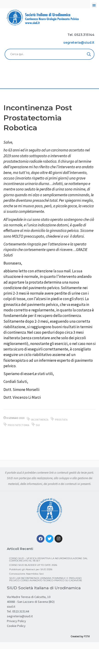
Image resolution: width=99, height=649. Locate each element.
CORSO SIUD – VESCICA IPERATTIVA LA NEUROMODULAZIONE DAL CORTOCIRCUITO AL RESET (48, 559)
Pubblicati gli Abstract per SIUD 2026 (30, 569)
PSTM (87, 636)
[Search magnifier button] (89, 54)
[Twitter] (49, 539)
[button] (94, 5)
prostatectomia (18, 425)
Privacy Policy (16, 621)
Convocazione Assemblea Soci (26, 573)
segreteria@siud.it (20, 616)
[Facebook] (40, 539)
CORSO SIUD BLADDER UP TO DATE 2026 (33, 565)
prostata (61, 419)
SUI (38, 425)
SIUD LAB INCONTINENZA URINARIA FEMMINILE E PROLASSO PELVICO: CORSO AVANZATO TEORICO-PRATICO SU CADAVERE (45, 579)
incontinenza (39, 419)
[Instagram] (58, 539)
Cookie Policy (16, 626)
